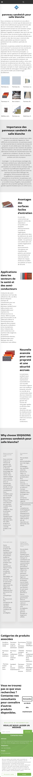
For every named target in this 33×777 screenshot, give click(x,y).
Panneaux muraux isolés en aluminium (13, 645)
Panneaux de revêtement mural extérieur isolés (13, 655)
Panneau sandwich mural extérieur (21, 653)
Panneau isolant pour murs (5, 666)
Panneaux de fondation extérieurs (5, 653)
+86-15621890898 (5, 748)
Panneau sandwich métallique (29, 643)
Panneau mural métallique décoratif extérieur (29, 667)
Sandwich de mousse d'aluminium (13, 666)
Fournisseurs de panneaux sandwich (21, 645)
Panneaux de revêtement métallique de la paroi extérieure (29, 656)
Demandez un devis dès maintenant (27, 699)
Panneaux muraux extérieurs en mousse (21, 667)
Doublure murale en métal (5, 644)
